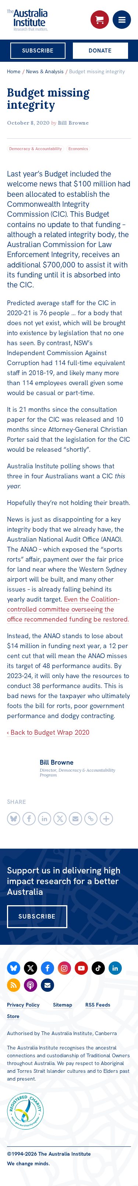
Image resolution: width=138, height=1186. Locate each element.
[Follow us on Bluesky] (13, 968)
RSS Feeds (97, 1004)
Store (13, 1016)
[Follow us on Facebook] (47, 968)
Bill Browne (73, 122)
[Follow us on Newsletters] (47, 985)
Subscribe (38, 50)
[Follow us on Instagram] (64, 968)
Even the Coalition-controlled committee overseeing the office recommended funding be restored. (68, 609)
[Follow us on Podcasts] (30, 985)
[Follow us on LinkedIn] (115, 968)
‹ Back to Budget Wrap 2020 (48, 732)
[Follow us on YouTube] (81, 968)
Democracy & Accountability (35, 148)
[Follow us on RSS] (13, 985)
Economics (78, 148)
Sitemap (62, 1004)
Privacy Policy (23, 1004)
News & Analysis (45, 71)
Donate (100, 50)
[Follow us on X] (30, 968)
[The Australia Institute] (46, 20)
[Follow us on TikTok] (98, 968)
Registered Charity (25, 1111)
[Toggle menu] (122, 19)
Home (14, 71)
